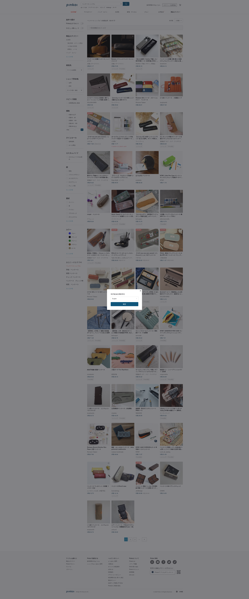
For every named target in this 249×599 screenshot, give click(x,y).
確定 (124, 304)
